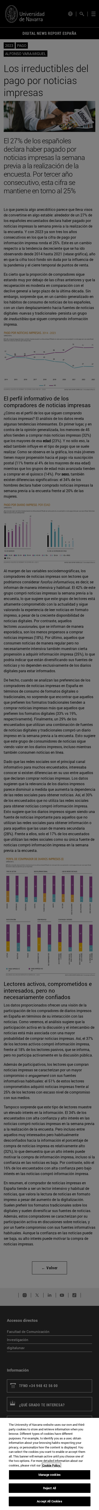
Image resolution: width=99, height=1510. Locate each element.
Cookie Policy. (51, 1465)
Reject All (49, 1488)
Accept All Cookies (49, 1501)
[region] (49, 1464)
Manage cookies (49, 1474)
